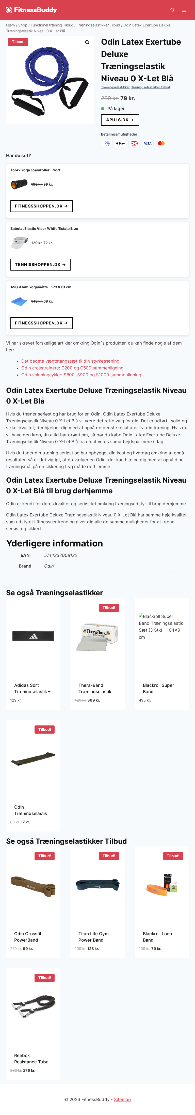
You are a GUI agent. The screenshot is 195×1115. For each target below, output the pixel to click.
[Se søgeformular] (172, 10)
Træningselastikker (115, 87)
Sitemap (122, 1099)
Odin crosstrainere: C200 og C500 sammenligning (72, 367)
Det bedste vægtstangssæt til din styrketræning (70, 361)
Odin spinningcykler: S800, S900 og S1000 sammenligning (81, 374)
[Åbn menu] (184, 10)
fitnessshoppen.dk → (41, 206)
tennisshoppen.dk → (40, 264)
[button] (87, 42)
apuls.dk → (120, 119)
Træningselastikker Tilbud (150, 87)
